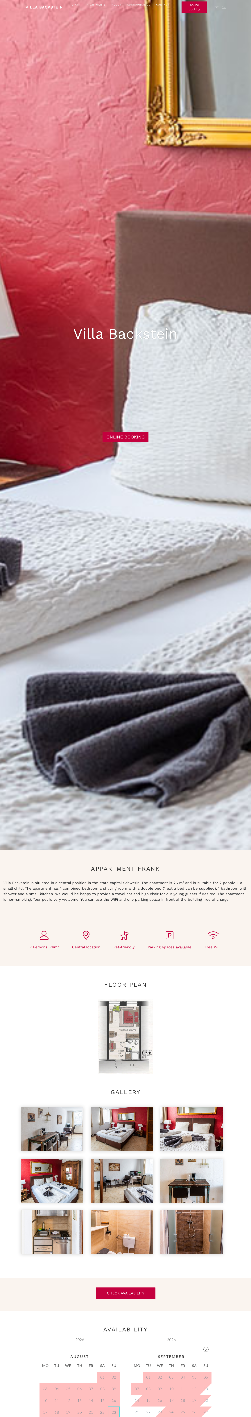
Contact (163, 4)
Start (76, 4)
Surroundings (138, 4)
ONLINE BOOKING (125, 437)
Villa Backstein (44, 7)
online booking (194, 7)
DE (217, 7)
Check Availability (125, 1293)
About (116, 4)
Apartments (96, 4)
